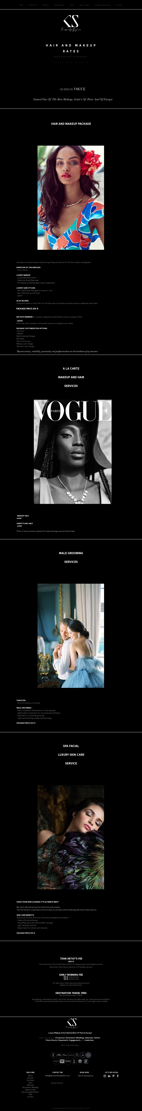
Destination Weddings (30, 1087)
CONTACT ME (57, 1072)
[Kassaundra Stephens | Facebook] (117, 1076)
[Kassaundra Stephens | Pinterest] (113, 1076)
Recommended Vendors (30, 1092)
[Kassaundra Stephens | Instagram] (104, 1076)
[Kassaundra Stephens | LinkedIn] (109, 1076)
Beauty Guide (30, 1089)
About (30, 1075)
